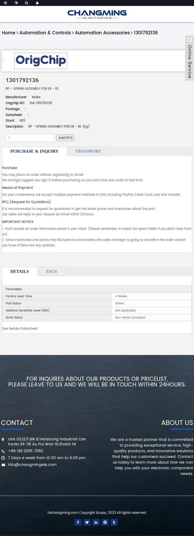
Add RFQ (65, 138)
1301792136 (146, 33)
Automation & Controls (45, 33)
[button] (5, 61)
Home (8, 33)
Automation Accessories (102, 33)
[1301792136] (40, 61)
